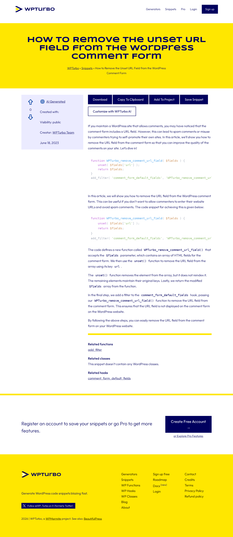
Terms (189, 485)
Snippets (87, 68)
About (125, 507)
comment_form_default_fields (109, 378)
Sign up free (161, 474)
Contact (190, 474)
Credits (190, 480)
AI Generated (55, 101)
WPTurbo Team (63, 132)
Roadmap (160, 480)
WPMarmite (53, 518)
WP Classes (129, 496)
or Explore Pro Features (188, 436)
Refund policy (194, 496)
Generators (129, 474)
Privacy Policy (194, 491)
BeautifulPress (93, 518)
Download (100, 99)
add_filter (95, 350)
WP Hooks (128, 491)
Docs (156, 486)
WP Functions (130, 485)
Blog (124, 502)
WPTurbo (73, 68)
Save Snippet (194, 99)
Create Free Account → (188, 424)
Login (157, 491)
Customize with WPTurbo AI (112, 111)
